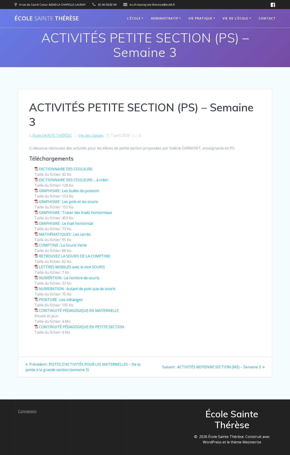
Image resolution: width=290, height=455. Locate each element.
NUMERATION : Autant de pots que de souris (77, 288)
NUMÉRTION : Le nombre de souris (69, 277)
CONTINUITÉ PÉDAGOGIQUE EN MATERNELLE (79, 310)
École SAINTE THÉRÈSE (52, 135)
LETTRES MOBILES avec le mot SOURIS (72, 266)
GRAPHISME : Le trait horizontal (66, 223)
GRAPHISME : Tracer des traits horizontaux (75, 212)
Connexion (27, 411)
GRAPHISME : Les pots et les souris (68, 201)
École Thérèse (46, 18)
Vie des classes (91, 135)
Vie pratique (200, 18)
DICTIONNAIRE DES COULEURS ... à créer (73, 179)
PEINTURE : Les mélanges (61, 299)
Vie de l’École (235, 18)
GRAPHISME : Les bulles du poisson (69, 190)
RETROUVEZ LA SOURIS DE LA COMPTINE (74, 256)
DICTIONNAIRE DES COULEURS (65, 168)
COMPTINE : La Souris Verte (63, 245)
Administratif (164, 18)
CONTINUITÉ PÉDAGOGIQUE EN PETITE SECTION (81, 326)
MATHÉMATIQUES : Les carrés (65, 234)
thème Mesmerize (246, 442)
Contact (267, 18)
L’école (134, 18)
